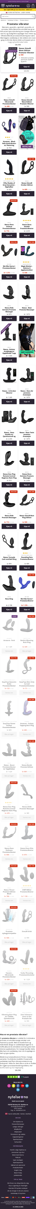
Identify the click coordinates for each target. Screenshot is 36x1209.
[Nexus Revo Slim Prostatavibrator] (27, 823)
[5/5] (9, 179)
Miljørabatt (18, 1132)
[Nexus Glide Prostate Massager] (27, 782)
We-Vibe (9, 264)
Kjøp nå (26, 67)
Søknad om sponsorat (18, 1165)
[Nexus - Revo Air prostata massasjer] (27, 366)
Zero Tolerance (26, 1012)
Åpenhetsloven (18, 1139)
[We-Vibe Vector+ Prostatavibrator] (9, 241)
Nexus (9, 98)
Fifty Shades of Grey (9, 181)
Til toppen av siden (18, 1206)
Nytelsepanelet (18, 1162)
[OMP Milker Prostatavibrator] (27, 865)
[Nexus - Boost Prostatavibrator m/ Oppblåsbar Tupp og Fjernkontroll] (9, 740)
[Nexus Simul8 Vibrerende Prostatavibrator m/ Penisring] (9, 75)
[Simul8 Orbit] (27, 907)
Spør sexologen (18, 1160)
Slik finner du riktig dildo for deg (18, 1183)
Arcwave (9, 638)
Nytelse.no (9, 929)
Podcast (18, 1157)
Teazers (9, 971)
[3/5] (9, 137)
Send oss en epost (18, 1101)
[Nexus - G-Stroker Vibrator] (9, 366)
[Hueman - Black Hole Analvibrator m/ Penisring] (9, 117)
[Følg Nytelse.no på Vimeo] (27, 1087)
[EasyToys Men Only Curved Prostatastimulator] (27, 657)
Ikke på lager (26, 651)
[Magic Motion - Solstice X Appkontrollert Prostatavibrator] (27, 241)
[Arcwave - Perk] (9, 616)
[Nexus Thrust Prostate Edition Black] (9, 865)
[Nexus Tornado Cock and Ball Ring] (9, 532)
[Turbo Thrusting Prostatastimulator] (27, 948)
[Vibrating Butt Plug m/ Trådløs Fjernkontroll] (9, 990)
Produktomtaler (18, 1167)
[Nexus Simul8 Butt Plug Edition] (27, 491)
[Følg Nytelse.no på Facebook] (18, 1087)
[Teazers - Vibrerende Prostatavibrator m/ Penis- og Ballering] (9, 948)
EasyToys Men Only (26, 555)
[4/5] (27, 262)
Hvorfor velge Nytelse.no (18, 1150)
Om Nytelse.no (18, 1122)
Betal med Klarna (18, 1155)
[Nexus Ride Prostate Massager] (9, 491)
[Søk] (33, 16)
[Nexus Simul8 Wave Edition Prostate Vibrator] (9, 47)
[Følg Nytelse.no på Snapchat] (13, 1087)
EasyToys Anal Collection (9, 721)
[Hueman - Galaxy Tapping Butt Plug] (27, 699)
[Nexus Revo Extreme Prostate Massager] (27, 449)
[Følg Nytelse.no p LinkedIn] (18, 1091)
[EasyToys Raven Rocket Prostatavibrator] (9, 699)
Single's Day (18, 1170)
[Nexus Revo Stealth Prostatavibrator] (27, 200)
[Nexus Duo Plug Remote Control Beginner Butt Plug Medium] (9, 449)
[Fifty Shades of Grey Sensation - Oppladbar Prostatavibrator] (9, 158)
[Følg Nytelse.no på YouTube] (22, 1087)
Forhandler (18, 1142)
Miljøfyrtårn (18, 1129)
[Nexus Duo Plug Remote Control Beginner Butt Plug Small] (9, 782)
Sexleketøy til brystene (18, 1193)
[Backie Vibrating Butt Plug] (27, 616)
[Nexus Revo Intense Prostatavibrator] (9, 200)
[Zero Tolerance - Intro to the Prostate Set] (27, 990)
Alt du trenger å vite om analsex (18, 1191)
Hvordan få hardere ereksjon (18, 1188)
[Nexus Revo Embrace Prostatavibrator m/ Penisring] (9, 823)
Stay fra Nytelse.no (26, 888)
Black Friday (18, 1173)
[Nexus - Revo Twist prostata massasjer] (27, 408)
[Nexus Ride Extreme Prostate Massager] (9, 283)
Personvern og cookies (18, 1134)
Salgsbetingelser (18, 1137)
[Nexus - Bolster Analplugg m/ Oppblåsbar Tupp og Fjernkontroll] (9, 325)
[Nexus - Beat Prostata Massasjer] (27, 283)
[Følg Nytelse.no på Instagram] (9, 1087)
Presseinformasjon (18, 1124)
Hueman (9, 139)
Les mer (26, 71)
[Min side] (28, 5)
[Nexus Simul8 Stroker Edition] (27, 158)
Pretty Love (27, 638)
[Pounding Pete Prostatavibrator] (27, 532)
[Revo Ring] (9, 574)
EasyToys (9, 1012)
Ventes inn (9, 651)
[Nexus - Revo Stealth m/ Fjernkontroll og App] (9, 408)
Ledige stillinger (18, 1127)
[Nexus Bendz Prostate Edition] (27, 740)
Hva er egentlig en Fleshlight (18, 1186)
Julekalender (18, 1175)
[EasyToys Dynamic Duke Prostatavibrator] (9, 657)
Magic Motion (27, 264)
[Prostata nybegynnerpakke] (9, 907)
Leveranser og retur (18, 1152)
